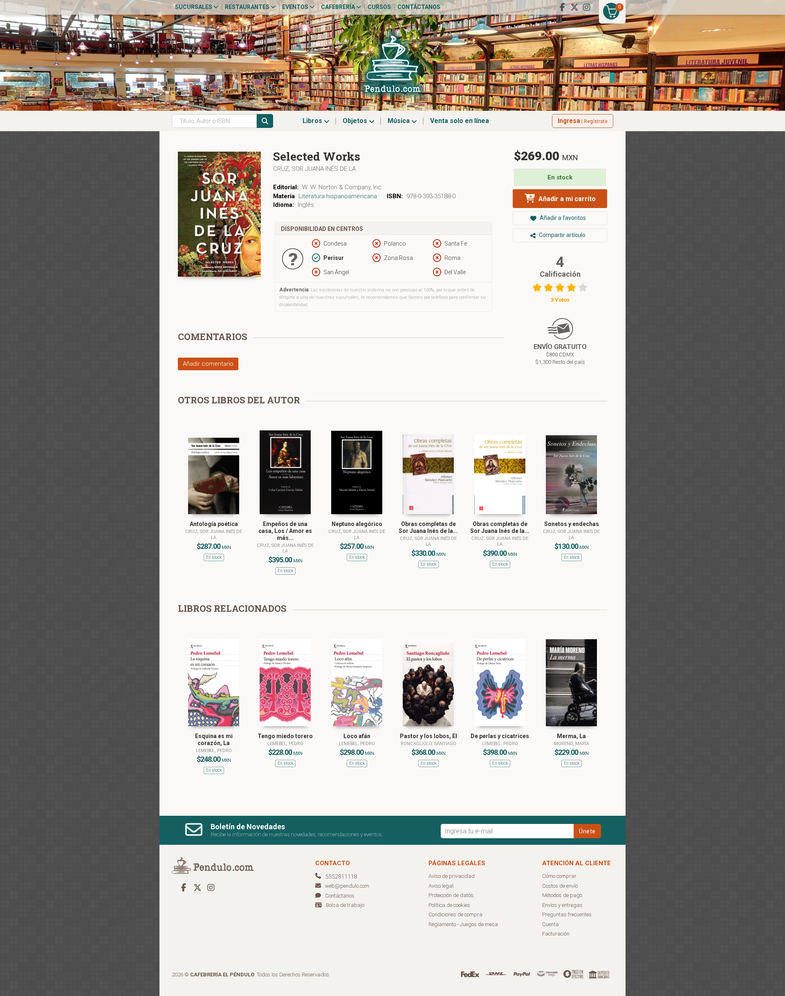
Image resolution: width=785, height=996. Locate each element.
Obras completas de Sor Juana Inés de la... (428, 527)
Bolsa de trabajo (345, 905)
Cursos (379, 7)
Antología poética (214, 524)
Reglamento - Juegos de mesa (463, 924)
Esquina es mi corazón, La (214, 739)
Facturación (556, 934)
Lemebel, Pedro (214, 750)
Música (399, 121)
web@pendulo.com (347, 886)
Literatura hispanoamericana (337, 196)
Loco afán (356, 736)
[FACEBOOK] (562, 7)
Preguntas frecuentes (567, 914)
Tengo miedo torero (285, 736)
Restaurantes (248, 7)
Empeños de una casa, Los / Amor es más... (285, 531)
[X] (574, 7)
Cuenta (550, 924)
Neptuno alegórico (357, 524)
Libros (313, 121)
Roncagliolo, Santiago (428, 743)
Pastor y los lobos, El (428, 736)
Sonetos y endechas (571, 524)
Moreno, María (571, 743)
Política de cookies (449, 905)
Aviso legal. (441, 886)
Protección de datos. (451, 895)
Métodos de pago (562, 895)
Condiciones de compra (455, 914)
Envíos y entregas (562, 905)
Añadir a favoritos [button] (562, 218)
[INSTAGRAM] (587, 7)
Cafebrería (338, 7)
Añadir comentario (208, 363)
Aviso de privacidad (451, 876)
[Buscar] (265, 121)
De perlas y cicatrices (500, 736)
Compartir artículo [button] (561, 235)
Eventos (296, 7)
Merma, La (571, 736)
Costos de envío (560, 886)
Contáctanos (418, 7)
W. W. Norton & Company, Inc (341, 187)
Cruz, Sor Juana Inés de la (314, 168)
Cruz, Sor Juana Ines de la (571, 534)
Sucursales (194, 7)
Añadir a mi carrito (566, 199)
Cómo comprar (559, 876)
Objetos (356, 121)
